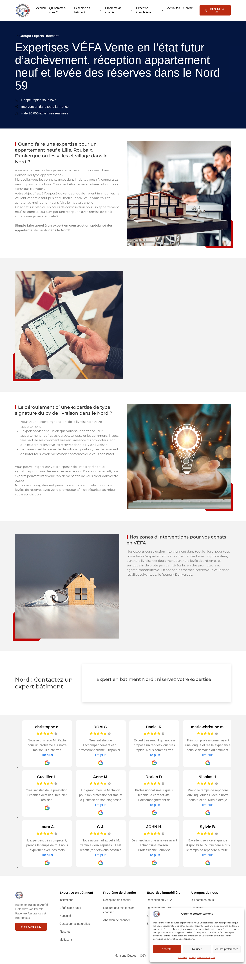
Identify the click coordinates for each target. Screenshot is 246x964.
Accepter (167, 948)
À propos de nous (204, 892)
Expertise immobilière (143, 10)
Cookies (182, 957)
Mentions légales (206, 957)
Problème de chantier (113, 10)
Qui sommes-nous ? (57, 10)
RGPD (192, 957)
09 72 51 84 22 (217, 10)
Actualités (173, 8)
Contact (188, 8)
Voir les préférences (226, 948)
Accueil (41, 8)
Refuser (197, 948)
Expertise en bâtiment (82, 10)
